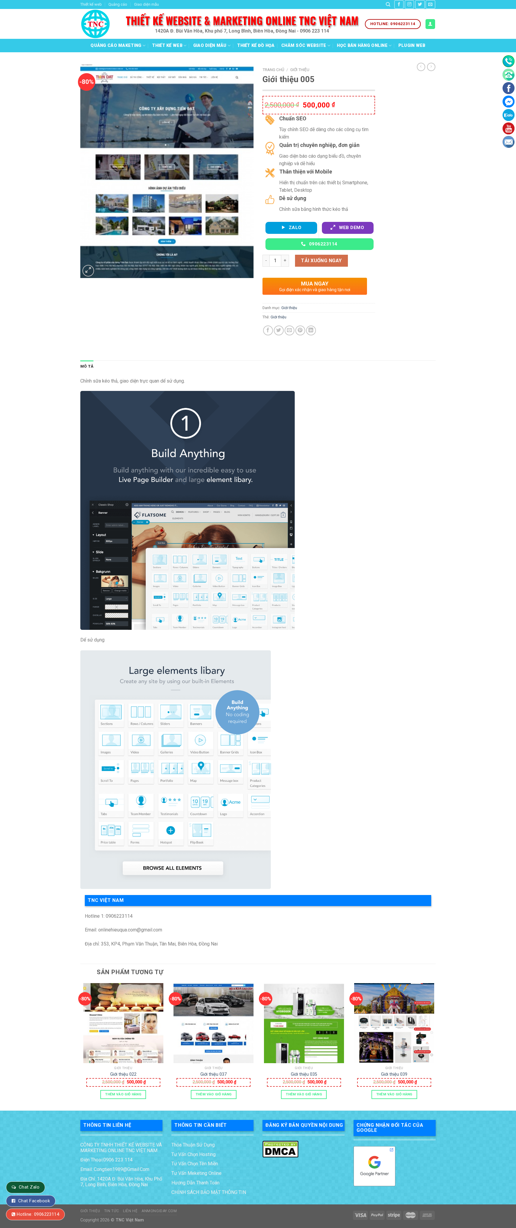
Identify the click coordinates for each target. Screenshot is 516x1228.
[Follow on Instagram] (409, 4)
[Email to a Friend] (289, 330)
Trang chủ (273, 69)
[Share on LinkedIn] (311, 330)
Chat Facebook (34, 1201)
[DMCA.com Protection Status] (280, 1148)
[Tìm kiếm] (388, 4)
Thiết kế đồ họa (255, 45)
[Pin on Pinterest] (300, 330)
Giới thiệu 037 (213, 1074)
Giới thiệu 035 (304, 1074)
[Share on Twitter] (279, 330)
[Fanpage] (509, 88)
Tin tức (111, 1211)
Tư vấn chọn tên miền (194, 1163)
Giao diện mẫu (146, 4)
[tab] (86, 366)
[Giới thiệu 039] (394, 1023)
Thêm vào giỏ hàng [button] (123, 1094)
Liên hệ (130, 1211)
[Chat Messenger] (509, 102)
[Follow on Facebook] (399, 4)
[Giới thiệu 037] (213, 1023)
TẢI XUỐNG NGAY (321, 260)
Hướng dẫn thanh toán (195, 1183)
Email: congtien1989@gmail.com (114, 1169)
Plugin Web (412, 45)
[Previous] (80, 1046)
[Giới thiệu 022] (123, 1023)
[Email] (509, 142)
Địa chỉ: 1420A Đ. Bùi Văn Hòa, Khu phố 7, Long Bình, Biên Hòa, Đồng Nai (121, 1181)
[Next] (435, 1046)
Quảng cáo (117, 4)
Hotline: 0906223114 (38, 1214)
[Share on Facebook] (268, 330)
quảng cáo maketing (115, 45)
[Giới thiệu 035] (304, 1023)
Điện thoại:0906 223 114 (106, 1160)
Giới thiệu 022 (123, 1074)
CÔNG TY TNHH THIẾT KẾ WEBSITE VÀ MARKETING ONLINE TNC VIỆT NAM (121, 1147)
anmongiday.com (159, 1211)
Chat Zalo (29, 1187)
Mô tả (86, 366)
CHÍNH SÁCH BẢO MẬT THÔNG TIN (208, 1192)
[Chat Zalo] (509, 115)
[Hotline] (509, 61)
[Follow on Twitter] (420, 4)
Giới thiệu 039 (394, 1074)
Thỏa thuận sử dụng (193, 1145)
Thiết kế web (91, 4)
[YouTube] (509, 128)
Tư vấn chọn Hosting (193, 1154)
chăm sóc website (303, 45)
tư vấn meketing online (196, 1173)
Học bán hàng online (362, 45)
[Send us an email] (430, 4)
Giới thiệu (299, 69)
